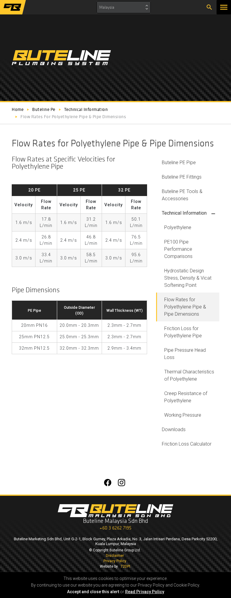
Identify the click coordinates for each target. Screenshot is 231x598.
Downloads (174, 429)
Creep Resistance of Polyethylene (185, 397)
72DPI (125, 566)
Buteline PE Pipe (179, 162)
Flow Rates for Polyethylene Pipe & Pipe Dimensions (185, 307)
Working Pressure (182, 415)
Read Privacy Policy (144, 591)
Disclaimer (115, 556)
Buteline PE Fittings (182, 177)
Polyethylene (177, 227)
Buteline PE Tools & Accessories (182, 195)
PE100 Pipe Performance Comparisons (178, 249)
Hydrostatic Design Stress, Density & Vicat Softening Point (187, 278)
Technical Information (184, 213)
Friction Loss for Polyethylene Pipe (183, 332)
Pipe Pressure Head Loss (185, 353)
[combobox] (124, 7)
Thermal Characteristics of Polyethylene (189, 375)
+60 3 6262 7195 (115, 528)
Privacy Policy (114, 561)
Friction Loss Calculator (186, 444)
